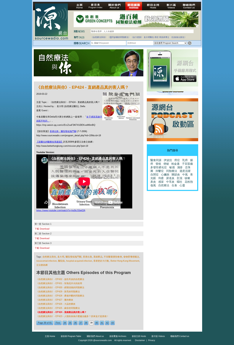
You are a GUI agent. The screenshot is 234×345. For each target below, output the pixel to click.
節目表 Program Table (71, 336)
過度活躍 (185, 170)
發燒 (158, 163)
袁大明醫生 (149, 37)
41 (102, 322)
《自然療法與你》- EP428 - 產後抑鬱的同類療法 (60, 295)
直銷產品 (97, 256)
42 (107, 322)
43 (112, 322)
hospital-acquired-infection (79, 261)
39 (91, 322)
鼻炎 (153, 181)
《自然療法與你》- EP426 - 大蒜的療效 (55, 304)
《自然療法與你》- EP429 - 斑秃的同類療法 (58, 291)
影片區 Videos (158, 336)
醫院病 (61, 261)
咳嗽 (187, 178)
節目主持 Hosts (139, 336)
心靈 (182, 185)
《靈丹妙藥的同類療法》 (119, 37)
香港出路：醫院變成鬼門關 (63, 131)
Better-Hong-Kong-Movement (124, 261)
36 (75, 322)
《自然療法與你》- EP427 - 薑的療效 (54, 300)
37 (80, 322)
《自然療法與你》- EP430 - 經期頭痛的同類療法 (60, 287)
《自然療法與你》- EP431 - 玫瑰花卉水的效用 (59, 283)
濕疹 (180, 167)
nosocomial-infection (46, 261)
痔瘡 (161, 178)
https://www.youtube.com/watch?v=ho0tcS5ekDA (60, 210)
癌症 (157, 37)
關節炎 (176, 174)
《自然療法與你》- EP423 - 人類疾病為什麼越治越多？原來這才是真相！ (72, 316)
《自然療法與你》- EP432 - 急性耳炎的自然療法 (60, 279)
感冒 (161, 181)
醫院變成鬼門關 (74, 256)
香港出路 (87, 256)
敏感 (172, 167)
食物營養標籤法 (131, 256)
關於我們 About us (95, 336)
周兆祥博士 (164, 37)
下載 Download (42, 228)
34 (65, 322)
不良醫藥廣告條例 (113, 256)
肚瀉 (179, 178)
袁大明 (60, 256)
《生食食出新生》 (178, 37)
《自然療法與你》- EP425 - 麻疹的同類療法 (58, 308)
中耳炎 (170, 181)
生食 (174, 185)
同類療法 (171, 170)
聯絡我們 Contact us (179, 336)
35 (70, 322)
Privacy (151, 340)
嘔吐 (179, 181)
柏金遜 (175, 163)
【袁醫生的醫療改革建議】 (49, 142)
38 (86, 322)
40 (96, 322)
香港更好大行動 (101, 261)
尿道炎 (170, 178)
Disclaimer (140, 340)
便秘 (166, 163)
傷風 (153, 185)
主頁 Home (50, 336)
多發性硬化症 (158, 167)
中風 (185, 174)
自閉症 (154, 174)
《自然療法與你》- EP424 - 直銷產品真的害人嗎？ (61, 312)
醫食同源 (155, 160)
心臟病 (165, 174)
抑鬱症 (160, 170)
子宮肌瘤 (187, 163)
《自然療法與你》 (99, 37)
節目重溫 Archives (117, 336)
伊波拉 (168, 160)
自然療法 (163, 185)
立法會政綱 (41, 265)
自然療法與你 (49, 256)
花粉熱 (189, 181)
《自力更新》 (137, 37)
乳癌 (185, 160)
